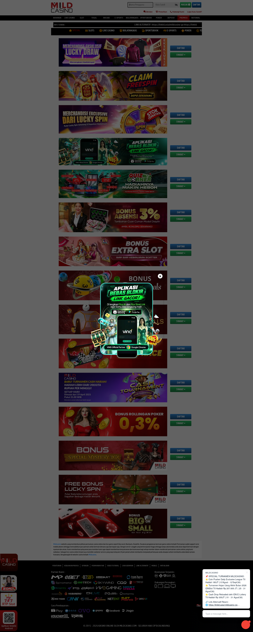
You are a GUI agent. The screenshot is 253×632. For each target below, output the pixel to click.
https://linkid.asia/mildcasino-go (223, 604)
